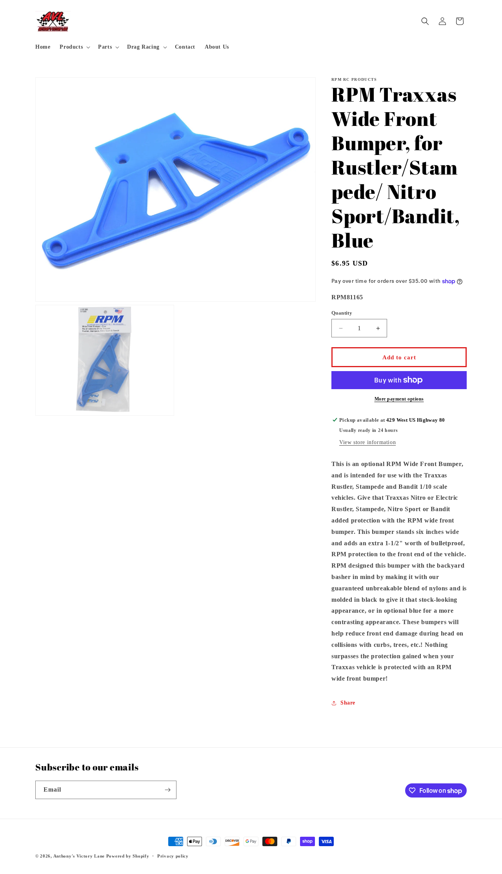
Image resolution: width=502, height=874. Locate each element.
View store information (367, 442)
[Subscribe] (167, 790)
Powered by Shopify (127, 856)
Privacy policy (173, 856)
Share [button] (347, 703)
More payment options (399, 399)
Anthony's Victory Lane (79, 856)
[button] (74, 47)
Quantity (341, 313)
